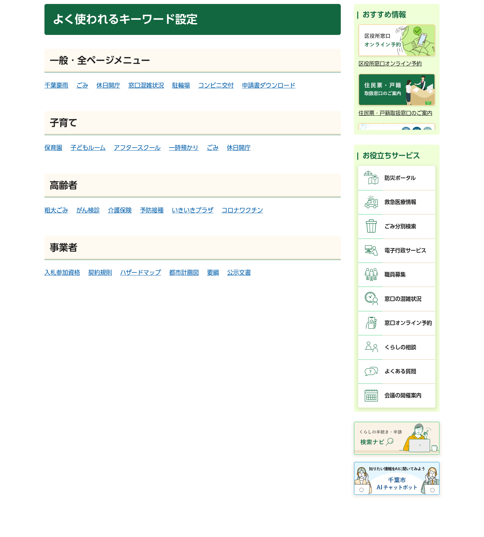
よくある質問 (400, 371)
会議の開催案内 (403, 395)
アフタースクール (137, 148)
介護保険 (120, 210)
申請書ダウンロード (268, 85)
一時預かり (184, 148)
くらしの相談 (400, 347)
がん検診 (88, 210)
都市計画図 (184, 272)
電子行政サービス (405, 250)
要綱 (213, 272)
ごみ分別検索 (400, 226)
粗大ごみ (56, 210)
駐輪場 (181, 85)
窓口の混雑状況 (403, 298)
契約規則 (100, 272)
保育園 (53, 148)
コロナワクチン (242, 210)
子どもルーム (88, 148)
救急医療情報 (400, 202)
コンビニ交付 (216, 85)
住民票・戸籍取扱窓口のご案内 (395, 113)
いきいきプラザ (192, 210)
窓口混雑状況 (146, 85)
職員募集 (395, 274)
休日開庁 (108, 85)
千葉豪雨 (56, 85)
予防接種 (152, 210)
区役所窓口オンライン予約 (390, 63)
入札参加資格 (62, 272)
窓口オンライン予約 (408, 322)
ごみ (82, 85)
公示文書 (239, 272)
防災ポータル (400, 178)
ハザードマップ (140, 272)
